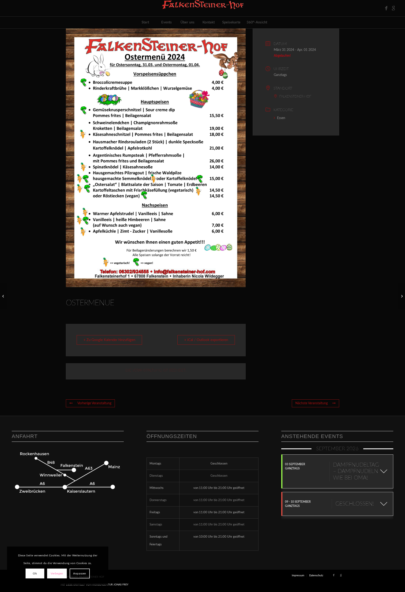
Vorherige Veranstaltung (94, 403)
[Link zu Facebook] (386, 8)
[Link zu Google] (393, 8)
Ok (35, 573)
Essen (281, 118)
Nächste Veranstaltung (311, 403)
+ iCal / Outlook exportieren (206, 340)
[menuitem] (145, 22)
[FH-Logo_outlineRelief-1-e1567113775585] (202, 8)
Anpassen (79, 573)
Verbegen (57, 573)
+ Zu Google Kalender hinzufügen (109, 340)
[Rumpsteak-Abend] (3, 296)
